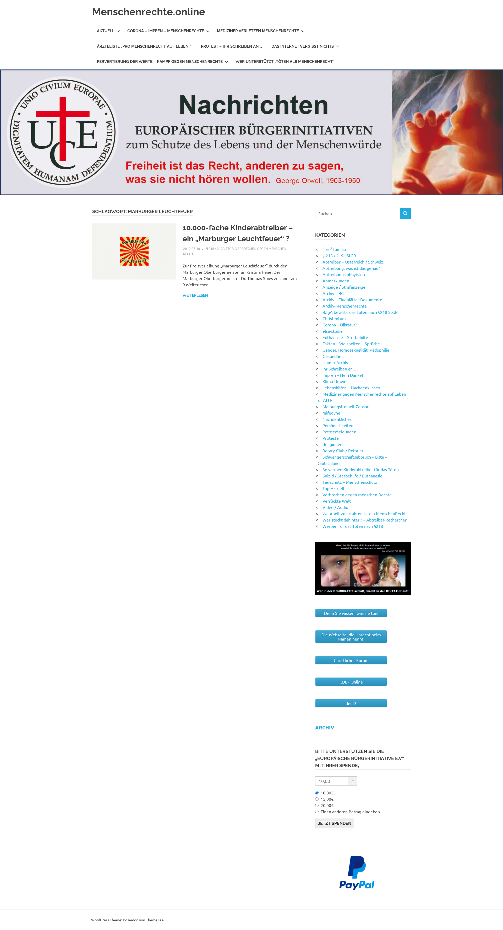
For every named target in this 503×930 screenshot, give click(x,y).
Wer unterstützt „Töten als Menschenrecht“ (285, 61)
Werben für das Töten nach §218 (352, 526)
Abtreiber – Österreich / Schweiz (352, 261)
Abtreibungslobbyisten (343, 274)
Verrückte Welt (336, 500)
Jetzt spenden (334, 823)
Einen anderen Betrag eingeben (350, 811)
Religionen (332, 444)
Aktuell (105, 31)
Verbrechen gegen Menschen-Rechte (357, 494)
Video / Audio (335, 507)
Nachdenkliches (337, 419)
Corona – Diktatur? (339, 324)
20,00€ (327, 805)
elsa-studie (332, 331)
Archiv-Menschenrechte (344, 305)
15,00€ (327, 799)
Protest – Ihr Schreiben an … (231, 46)
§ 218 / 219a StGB (220, 248)
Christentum (334, 318)
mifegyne (331, 412)
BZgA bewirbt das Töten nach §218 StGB (360, 312)
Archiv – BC (333, 293)
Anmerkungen (335, 280)
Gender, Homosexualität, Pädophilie (355, 349)
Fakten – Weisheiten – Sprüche (351, 343)
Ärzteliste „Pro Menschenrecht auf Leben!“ (144, 46)
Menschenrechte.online (148, 12)
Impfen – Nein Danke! (342, 375)
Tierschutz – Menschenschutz (349, 482)
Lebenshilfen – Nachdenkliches (351, 387)
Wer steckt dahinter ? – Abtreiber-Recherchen (364, 519)
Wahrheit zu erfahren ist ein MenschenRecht (364, 513)
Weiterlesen (195, 295)
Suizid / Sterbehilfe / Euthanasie (352, 475)
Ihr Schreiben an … (340, 368)
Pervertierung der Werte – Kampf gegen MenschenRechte (160, 61)
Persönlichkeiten (337, 425)
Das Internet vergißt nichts (302, 46)
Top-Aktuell (333, 488)
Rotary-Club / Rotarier (342, 450)
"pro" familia (334, 249)
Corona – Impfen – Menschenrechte (165, 31)
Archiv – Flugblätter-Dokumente (352, 299)
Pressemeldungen (339, 431)
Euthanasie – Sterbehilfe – (346, 337)
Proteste (330, 437)
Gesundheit (333, 356)
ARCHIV (324, 727)
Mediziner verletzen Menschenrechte (258, 31)
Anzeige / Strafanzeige (343, 286)
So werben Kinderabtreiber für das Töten (360, 469)
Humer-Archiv (335, 362)
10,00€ (327, 792)
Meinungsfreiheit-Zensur (345, 406)
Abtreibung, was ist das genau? (351, 268)
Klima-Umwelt (335, 381)
